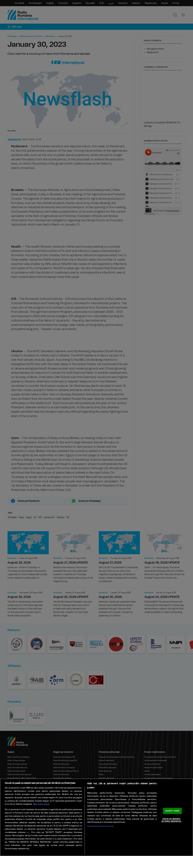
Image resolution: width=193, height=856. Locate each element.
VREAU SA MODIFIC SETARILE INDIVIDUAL (171, 820)
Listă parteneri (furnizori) (100, 826)
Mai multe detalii (41, 804)
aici (28, 832)
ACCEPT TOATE (172, 811)
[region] (96, 817)
